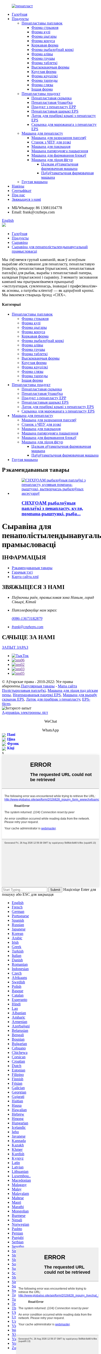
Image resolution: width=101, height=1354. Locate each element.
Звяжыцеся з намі (26, 199)
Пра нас (18, 195)
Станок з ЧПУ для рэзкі (51, 142)
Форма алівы (42, 54)
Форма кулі (40, 32)
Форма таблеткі (44, 63)
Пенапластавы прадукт (41, 94)
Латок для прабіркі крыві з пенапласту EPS (58, 407)
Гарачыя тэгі (22, 572)
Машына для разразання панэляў (58, 138)
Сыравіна (20, 242)
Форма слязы (42, 85)
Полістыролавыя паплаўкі (24, 690)
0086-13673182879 (27, 618)
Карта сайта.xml (25, 577)
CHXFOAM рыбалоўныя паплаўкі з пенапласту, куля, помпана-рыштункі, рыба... (52, 508)
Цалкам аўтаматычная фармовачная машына (59, 166)
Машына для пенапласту (42, 133)
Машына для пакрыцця (50, 146)
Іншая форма (42, 89)
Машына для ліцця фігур (52, 160)
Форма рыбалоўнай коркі (52, 49)
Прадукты (20, 19)
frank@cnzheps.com (27, 627)
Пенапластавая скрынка (51, 98)
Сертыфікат (21, 190)
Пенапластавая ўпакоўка (52, 102)
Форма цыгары (44, 36)
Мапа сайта (67, 686)
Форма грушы (43, 58)
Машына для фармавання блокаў (58, 155)
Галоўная (19, 14)
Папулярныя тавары (38, 686)
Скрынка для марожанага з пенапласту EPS (58, 411)
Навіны (18, 186)
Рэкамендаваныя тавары (32, 568)
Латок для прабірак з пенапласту (53, 699)
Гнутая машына (35, 182)
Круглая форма (43, 72)
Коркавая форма (44, 45)
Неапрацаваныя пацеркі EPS (37, 695)
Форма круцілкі (44, 76)
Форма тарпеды (44, 80)
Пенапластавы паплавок (42, 23)
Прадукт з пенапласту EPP (53, 107)
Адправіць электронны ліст (25, 712)
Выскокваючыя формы (50, 67)
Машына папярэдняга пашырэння (59, 151)
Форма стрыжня (44, 27)
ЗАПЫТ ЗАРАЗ (15, 647)
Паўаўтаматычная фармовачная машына (65, 455)
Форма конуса (43, 41)
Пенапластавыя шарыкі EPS (54, 111)
